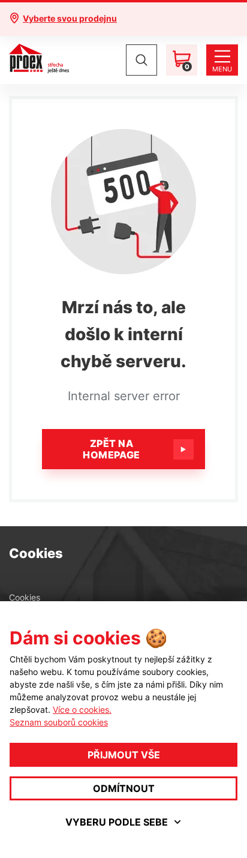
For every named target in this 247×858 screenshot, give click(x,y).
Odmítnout (124, 788)
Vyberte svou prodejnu (70, 18)
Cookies (24, 597)
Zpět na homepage (111, 449)
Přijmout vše (124, 755)
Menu (222, 69)
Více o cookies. (82, 709)
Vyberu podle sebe (116, 822)
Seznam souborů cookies (59, 722)
